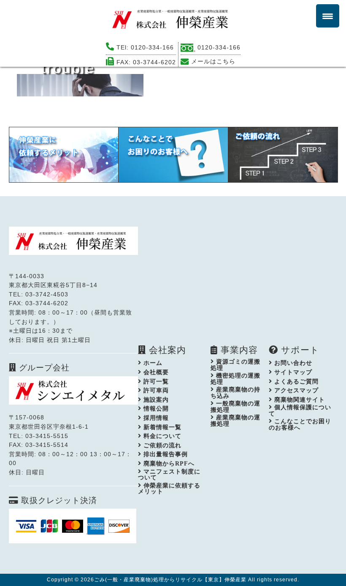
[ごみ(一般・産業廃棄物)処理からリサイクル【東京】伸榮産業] (173, 19)
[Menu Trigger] (327, 15)
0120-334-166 (152, 47)
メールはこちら (213, 61)
